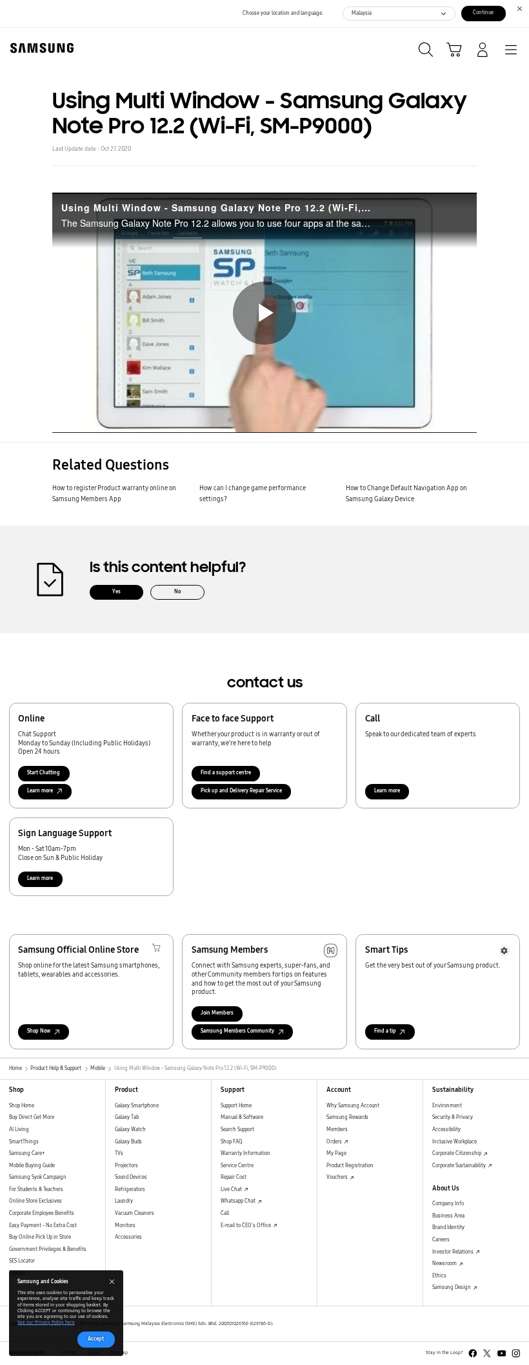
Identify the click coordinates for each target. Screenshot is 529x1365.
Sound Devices (131, 1177)
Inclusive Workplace (454, 1142)
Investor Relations (453, 1252)
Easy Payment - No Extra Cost (43, 1225)
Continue (483, 12)
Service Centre (237, 1166)
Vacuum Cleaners (134, 1213)
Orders (334, 1142)
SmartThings (24, 1142)
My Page (336, 1153)
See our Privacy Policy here (46, 1322)
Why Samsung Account (352, 1106)
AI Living (19, 1129)
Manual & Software (242, 1117)
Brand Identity (448, 1227)
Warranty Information (245, 1153)
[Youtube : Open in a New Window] (501, 1353)
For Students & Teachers (36, 1189)
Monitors (125, 1225)
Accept (96, 1339)
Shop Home (21, 1106)
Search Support (237, 1129)
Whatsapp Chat (239, 1201)
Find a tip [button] (385, 1031)
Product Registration (350, 1166)
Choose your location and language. (283, 13)
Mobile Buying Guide (32, 1166)
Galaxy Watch (130, 1129)
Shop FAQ (232, 1142)
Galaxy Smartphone (137, 1106)
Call (225, 1213)
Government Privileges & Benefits (47, 1249)
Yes (116, 592)
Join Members (217, 1013)
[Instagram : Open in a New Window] (516, 1353)
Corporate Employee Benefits (41, 1213)
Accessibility (446, 1129)
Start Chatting (43, 773)
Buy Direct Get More (31, 1117)
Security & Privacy (452, 1117)
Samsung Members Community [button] (237, 1031)
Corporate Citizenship (457, 1153)
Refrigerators (130, 1189)
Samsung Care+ (27, 1153)
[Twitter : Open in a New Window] (487, 1353)
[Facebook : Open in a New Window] (472, 1353)
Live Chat (232, 1189)
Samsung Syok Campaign (37, 1177)
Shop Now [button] (38, 1031)
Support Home (236, 1106)
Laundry (124, 1201)
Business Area (448, 1216)
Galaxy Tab (127, 1117)
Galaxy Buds (128, 1142)
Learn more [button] (40, 791)
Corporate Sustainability (459, 1166)
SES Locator (22, 1261)
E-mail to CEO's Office (246, 1225)
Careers (441, 1240)
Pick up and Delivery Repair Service (241, 791)
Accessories (128, 1237)
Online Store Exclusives (35, 1201)
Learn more (387, 791)
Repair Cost (233, 1177)
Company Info (448, 1204)
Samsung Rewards (347, 1117)
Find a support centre (226, 773)
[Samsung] (39, 48)
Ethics (439, 1276)
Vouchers (337, 1177)
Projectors (126, 1166)
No (177, 592)
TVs (119, 1153)
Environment (447, 1106)
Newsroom (445, 1263)
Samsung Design (452, 1287)
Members (337, 1129)
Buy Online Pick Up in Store (40, 1237)
